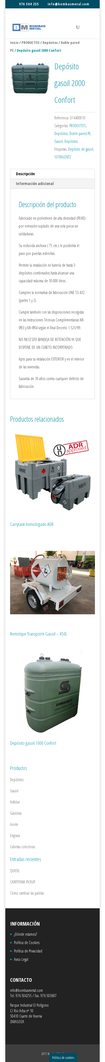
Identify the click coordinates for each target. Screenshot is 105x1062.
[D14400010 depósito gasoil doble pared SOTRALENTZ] (30, 78)
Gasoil (58, 141)
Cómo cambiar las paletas (27, 893)
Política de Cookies (26, 942)
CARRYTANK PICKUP (22, 882)
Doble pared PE (80, 133)
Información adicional (35, 183)
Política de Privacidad (28, 951)
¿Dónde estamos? (25, 934)
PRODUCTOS (30, 42)
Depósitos (50, 42)
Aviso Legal (21, 959)
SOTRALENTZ (62, 157)
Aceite (14, 824)
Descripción (25, 173)
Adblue (15, 802)
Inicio (14, 42)
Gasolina (16, 813)
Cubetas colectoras (22, 846)
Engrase (15, 835)
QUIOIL (15, 870)
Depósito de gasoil (80, 149)
